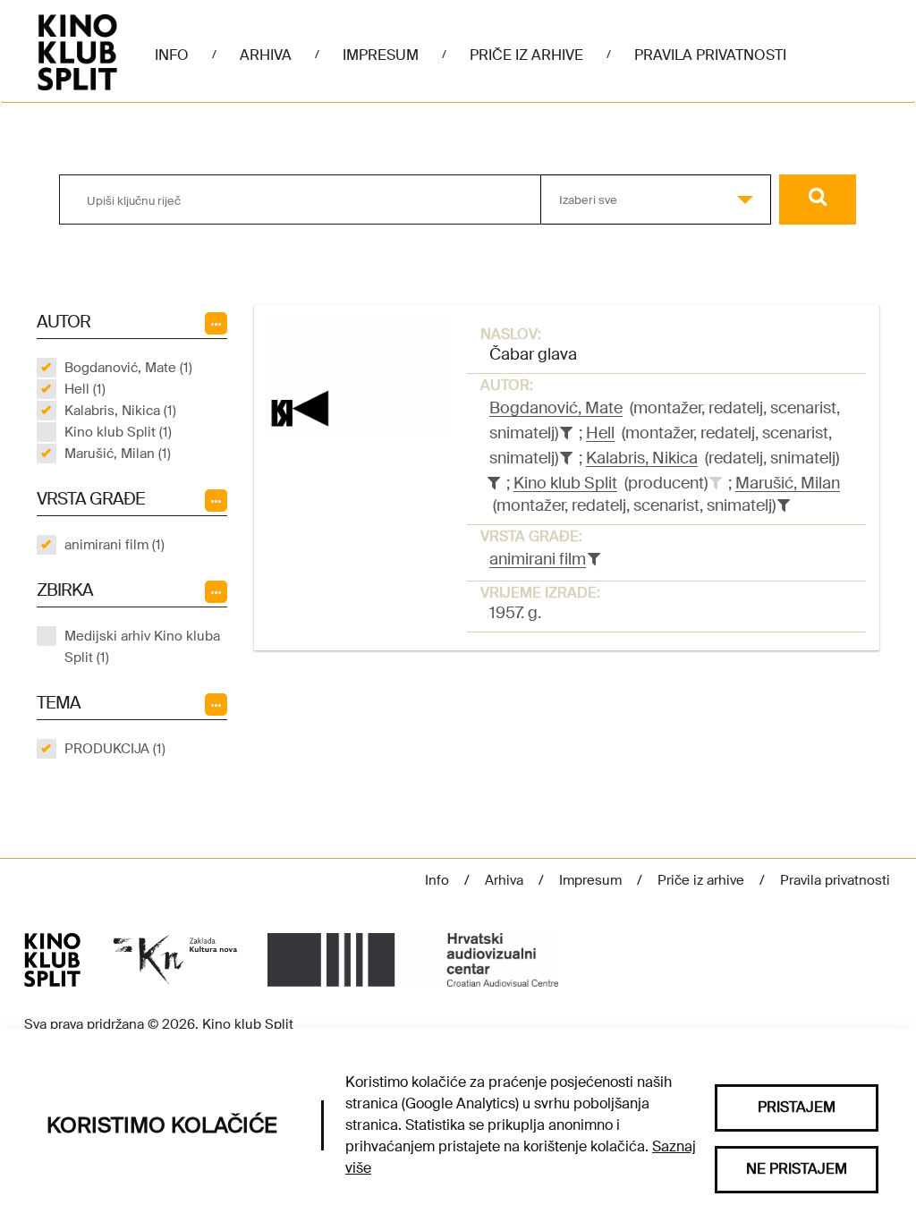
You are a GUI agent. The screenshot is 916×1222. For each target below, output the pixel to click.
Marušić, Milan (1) (117, 453)
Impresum (381, 55)
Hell (600, 433)
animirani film (537, 559)
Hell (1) (85, 389)
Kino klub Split (565, 483)
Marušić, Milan (787, 483)
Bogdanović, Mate (556, 408)
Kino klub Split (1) (118, 432)
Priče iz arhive (526, 55)
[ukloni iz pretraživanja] (566, 433)
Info (172, 55)
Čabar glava (533, 354)
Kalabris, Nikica (642, 458)
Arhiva (266, 55)
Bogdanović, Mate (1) (128, 368)
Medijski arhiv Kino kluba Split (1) (142, 646)
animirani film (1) (114, 545)
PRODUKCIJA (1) (114, 749)
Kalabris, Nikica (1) (120, 411)
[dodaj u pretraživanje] (716, 483)
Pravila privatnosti (710, 55)
